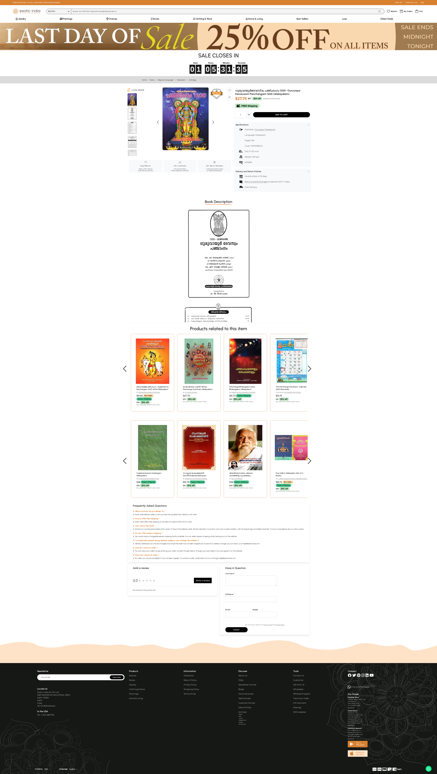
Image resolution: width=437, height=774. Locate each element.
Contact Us (298, 676)
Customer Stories (246, 703)
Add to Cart (281, 115)
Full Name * (229, 594)
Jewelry (132, 685)
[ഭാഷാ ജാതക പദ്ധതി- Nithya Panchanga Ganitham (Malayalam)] (199, 383)
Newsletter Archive (247, 685)
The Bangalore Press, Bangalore (288, 393)
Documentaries (245, 694)
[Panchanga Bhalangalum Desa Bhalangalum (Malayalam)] (245, 383)
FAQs (240, 680)
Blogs (241, 689)
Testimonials (244, 698)
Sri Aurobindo (236, 479)
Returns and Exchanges (256, 182)
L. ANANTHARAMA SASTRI (286, 479)
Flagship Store (353, 697)
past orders (210, 551)
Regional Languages (166, 80)
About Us (242, 676)
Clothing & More (137, 689)
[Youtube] (372, 676)
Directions (351, 707)
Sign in (398, 2)
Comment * (230, 573)
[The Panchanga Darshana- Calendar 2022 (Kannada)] (292, 383)
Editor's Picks (244, 707)
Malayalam (181, 80)
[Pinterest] (358, 676)
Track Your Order (301, 698)
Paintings (133, 694)
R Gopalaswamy (191, 392)
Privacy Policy (279, 625)
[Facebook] (349, 676)
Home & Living (136, 698)
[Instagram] (363, 676)
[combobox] (224, 11)
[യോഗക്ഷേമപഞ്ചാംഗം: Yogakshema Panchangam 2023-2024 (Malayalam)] (152, 383)
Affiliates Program (301, 694)
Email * (228, 610)
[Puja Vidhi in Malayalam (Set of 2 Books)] (292, 470)
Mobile (255, 610)
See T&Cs (150, 170)
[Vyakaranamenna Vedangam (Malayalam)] (152, 470)
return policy (299, 529)
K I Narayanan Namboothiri (149, 479)
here (191, 551)
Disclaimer (189, 676)
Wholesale (298, 689)
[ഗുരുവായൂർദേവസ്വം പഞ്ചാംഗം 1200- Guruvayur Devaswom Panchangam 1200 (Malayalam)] (132, 100)
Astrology (192, 80)
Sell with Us (298, 685)
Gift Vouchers (299, 703)
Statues (132, 676)
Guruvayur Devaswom (265, 129)
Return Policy (190, 680)
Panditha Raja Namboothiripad (243, 392)
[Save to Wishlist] (229, 91)
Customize (298, 680)
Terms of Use (268, 625)
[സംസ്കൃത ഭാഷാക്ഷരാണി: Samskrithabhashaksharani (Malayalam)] (199, 470)
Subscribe (117, 677)
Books (152, 80)
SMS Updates (299, 712)
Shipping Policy (191, 689)
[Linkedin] (367, 676)
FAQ (422, 2)
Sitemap (297, 707)
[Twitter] (354, 676)
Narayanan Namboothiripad (149, 392)
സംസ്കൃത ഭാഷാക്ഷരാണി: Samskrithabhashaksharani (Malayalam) (194, 475)
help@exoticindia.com (251, 544)
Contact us (411, 2)
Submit (236, 630)
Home (144, 80)
